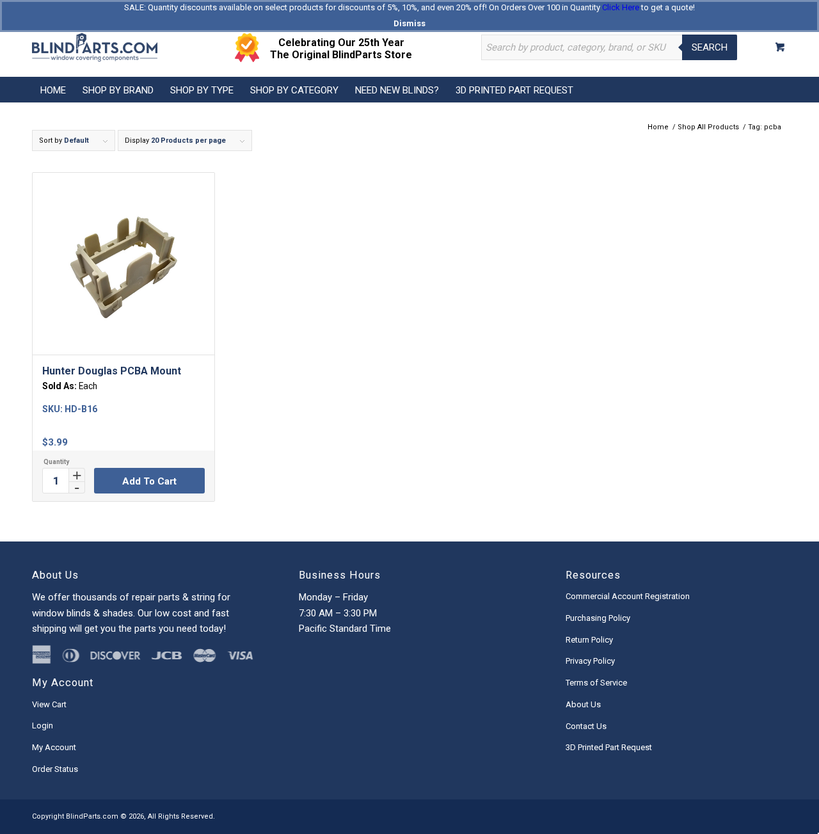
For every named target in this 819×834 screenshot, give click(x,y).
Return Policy (589, 640)
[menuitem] (53, 89)
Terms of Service (596, 682)
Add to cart (149, 481)
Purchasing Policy (598, 618)
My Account (54, 747)
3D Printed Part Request (609, 747)
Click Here (620, 7)
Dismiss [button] (409, 23)
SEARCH (710, 47)
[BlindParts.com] (94, 47)
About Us (583, 704)
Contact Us (586, 726)
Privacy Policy (590, 661)
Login (42, 725)
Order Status (55, 769)
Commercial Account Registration (628, 596)
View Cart (49, 704)
